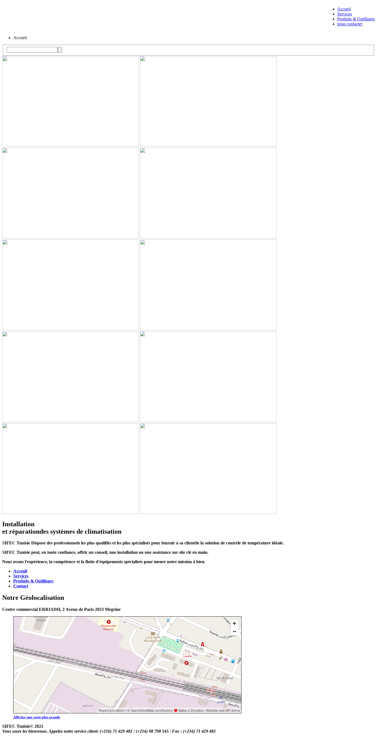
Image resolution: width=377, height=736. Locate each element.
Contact (20, 586)
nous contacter (349, 24)
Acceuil (20, 571)
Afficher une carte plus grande (36, 717)
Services (344, 14)
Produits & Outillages (356, 19)
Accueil (344, 9)
